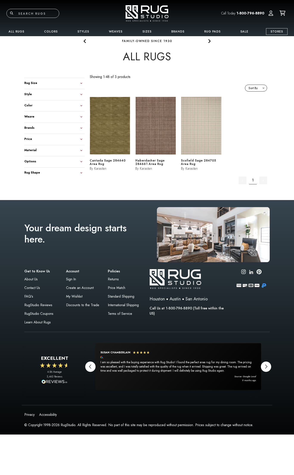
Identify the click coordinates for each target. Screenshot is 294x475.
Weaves (115, 31)
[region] (178, 366)
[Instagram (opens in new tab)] (243, 272)
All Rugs (16, 31)
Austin (175, 299)
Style (28, 94)
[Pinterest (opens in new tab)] (259, 272)
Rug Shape (32, 172)
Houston (157, 299)
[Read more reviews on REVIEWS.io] (54, 382)
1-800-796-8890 (250, 13)
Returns (113, 279)
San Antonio (197, 299)
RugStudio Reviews (38, 305)
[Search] (12, 13)
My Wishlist (74, 296)
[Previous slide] (85, 41)
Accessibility (48, 414)
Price (28, 138)
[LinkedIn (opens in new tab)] (251, 271)
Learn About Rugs (37, 322)
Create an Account (80, 287)
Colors (51, 31)
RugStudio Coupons (38, 313)
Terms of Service (120, 313)
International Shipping (123, 305)
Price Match (116, 287)
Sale (244, 31)
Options (30, 161)
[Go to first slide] (209, 41)
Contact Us (32, 287)
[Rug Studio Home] (147, 13)
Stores (277, 31)
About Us (31, 279)
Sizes (147, 31)
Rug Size (30, 82)
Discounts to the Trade (82, 305)
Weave (29, 116)
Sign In (71, 279)
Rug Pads (212, 31)
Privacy (29, 414)
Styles (83, 31)
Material (30, 150)
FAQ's (28, 296)
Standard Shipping (121, 296)
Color (28, 105)
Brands (177, 31)
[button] (270, 13)
